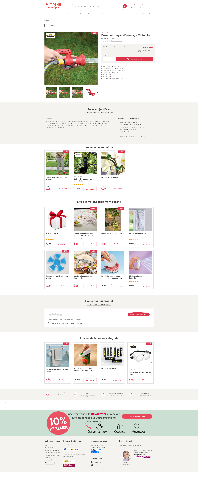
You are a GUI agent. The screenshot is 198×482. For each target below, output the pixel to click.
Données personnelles (52, 455)
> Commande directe (121, 9)
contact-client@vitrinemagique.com (130, 445)
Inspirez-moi (133, 14)
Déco (59, 14)
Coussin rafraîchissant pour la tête (57, 277)
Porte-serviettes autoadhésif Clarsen (57, 370)
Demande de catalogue (52, 452)
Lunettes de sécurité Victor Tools (140, 373)
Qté (104, 56)
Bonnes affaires (147, 14)
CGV (54, 475)
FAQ (46, 445)
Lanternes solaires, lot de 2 (112, 233)
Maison (111, 14)
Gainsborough (78, 176)
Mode (102, 14)
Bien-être (91, 14)
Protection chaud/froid (138, 233)
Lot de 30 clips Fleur (109, 177)
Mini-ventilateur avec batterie (137, 277)
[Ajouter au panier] (134, 56)
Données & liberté (61, 475)
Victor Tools (105, 32)
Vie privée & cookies (72, 475)
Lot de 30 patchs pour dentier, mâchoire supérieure (112, 277)
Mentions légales (47, 475)
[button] (52, 441)
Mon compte (49, 447)
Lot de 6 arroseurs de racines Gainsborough (84, 180)
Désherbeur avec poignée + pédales (57, 178)
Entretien (80, 14)
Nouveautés (48, 14)
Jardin (121, 14)
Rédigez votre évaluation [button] (138, 314)
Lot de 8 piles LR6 (108, 368)
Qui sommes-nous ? (97, 445)
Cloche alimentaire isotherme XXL (83, 277)
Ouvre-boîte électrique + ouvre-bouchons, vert (84, 369)
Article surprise (52, 233)
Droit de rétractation (51, 460)
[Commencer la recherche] (125, 6)
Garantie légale (50, 457)
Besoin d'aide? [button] (125, 441)
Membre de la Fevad (98, 447)
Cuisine (68, 14)
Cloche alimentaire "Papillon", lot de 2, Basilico (84, 234)
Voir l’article (63, 189)
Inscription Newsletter (52, 450)
